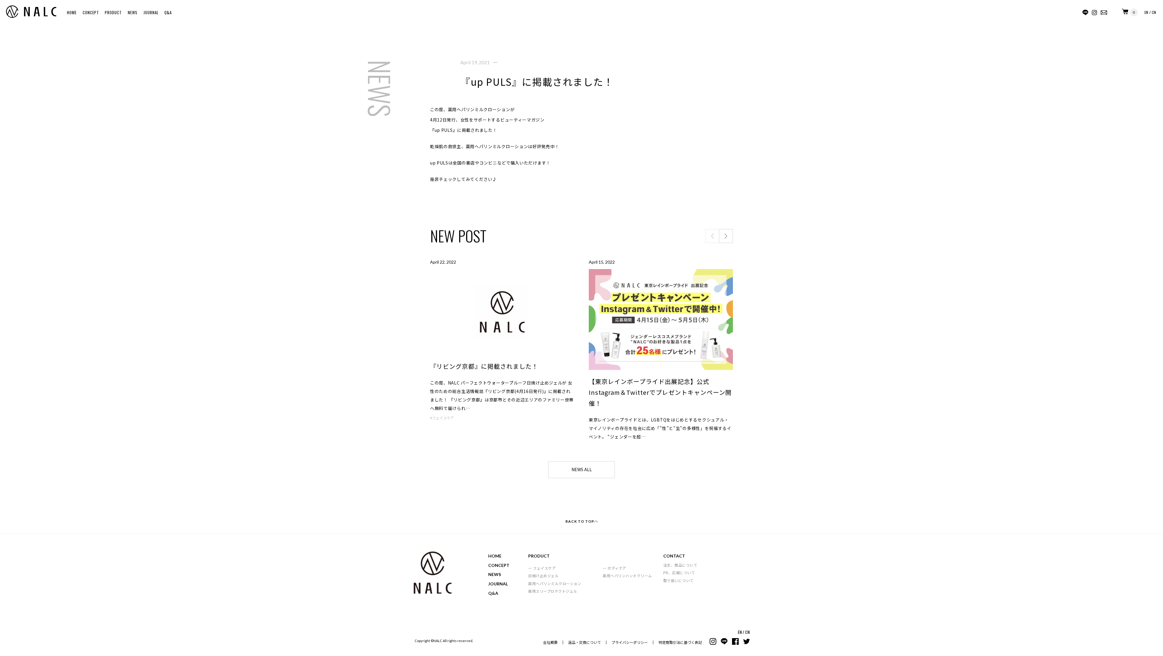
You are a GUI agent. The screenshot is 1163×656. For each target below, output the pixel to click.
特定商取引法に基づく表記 (680, 642)
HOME (72, 12)
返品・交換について (584, 642)
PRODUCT (113, 12)
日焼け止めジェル (543, 575)
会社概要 (550, 642)
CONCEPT (91, 12)
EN (1146, 12)
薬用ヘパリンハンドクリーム (627, 575)
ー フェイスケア (542, 568)
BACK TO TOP (579, 521)
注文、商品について (680, 565)
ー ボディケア (614, 568)
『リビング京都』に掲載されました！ (484, 366)
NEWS (133, 12)
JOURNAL (151, 12)
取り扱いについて (678, 580)
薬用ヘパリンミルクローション (554, 583)
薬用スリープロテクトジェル (552, 591)
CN (1154, 12)
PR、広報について (679, 572)
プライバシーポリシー (629, 642)
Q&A (168, 12)
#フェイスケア (442, 417)
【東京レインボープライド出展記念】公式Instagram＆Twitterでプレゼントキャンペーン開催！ (660, 392)
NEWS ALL (582, 469)
